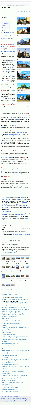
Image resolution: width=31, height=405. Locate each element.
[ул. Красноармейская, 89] (18, 276)
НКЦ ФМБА (5, 90)
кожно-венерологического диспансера (20, 245)
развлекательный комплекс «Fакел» (14, 106)
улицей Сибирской (17, 112)
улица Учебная (2, 49)
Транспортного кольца (9, 213)
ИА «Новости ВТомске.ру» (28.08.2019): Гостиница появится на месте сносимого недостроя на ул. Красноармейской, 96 (15, 309)
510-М (8, 205)
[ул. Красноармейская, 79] (8, 276)
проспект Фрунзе (5, 45)
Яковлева (9, 35)
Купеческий (18, 58)
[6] (16, 161)
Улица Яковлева (18, 203)
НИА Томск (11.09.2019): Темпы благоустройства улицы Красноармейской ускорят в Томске (12, 313)
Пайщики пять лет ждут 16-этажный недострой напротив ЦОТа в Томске (10, 343)
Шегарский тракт (15, 155)
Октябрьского (2, 32)
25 (27, 206)
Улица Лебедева (12, 398)
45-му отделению (4, 81)
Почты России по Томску (7, 59)
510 (7, 205)
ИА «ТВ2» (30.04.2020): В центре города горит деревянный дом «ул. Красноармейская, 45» (12, 323)
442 (7, 214)
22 (5, 215)
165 (24, 219)
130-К (22, 215)
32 (11, 215)
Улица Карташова (24, 398)
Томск (16, 228)
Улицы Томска (11, 396)
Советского (9, 32)
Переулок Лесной (14, 400)
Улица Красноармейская (6, 396)
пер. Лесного (7, 71)
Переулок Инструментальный (19, 400)
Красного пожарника (12, 35)
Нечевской (10, 134)
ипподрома (7, 116)
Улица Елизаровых (26, 399)
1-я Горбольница (18, 196)
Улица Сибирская (18, 205)
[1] (2, 18)
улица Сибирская (13, 44)
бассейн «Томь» (14, 161)
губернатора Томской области (20, 186)
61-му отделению (7, 68)
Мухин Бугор (25, 400)
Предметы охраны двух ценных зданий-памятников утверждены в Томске (10, 379)
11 (4, 205)
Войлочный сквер (7, 43)
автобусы (16, 206)
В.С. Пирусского (9, 140)
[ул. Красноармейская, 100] (27, 276)
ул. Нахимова (21, 116)
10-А (28, 203)
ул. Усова (13, 75)
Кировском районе (9, 75)
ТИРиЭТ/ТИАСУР (19, 162)
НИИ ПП (7, 160)
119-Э (19, 215)
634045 (9, 80)
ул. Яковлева (8, 203)
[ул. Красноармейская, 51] (3, 267)
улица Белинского (26, 131)
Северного (14, 130)
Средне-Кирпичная (26, 113)
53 (13, 215)
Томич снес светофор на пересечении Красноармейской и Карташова (10, 387)
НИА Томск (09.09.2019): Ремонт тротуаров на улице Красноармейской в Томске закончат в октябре (13, 312)
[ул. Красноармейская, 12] (3, 258)
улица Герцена (2, 46)
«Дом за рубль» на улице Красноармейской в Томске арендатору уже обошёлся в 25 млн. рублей (13, 369)
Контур (10, 160)
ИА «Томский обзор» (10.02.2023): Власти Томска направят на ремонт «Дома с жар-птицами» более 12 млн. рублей (15, 349)
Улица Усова (14, 224)
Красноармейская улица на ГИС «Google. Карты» (7, 293)
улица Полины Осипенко (10, 49)
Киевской (16, 168)
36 (28, 206)
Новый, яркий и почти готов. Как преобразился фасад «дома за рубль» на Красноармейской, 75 (12, 382)
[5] (5, 138)
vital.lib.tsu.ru (3, 241)
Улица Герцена (21, 208)
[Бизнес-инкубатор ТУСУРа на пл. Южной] (13, 285)
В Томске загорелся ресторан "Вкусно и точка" (7, 384)
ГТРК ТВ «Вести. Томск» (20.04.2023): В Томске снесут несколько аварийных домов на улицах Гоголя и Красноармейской (15, 359)
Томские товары (25, 106)
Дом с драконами (22, 58)
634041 (3, 72)
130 (21, 215)
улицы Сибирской (5, 204)
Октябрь (3, 211)
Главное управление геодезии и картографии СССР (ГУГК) (15, 235)
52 (2, 207)
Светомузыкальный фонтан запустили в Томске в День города (9, 252)
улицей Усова (2, 38)
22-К (6, 215)
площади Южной (11, 218)
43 (20, 308)
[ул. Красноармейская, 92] (22, 276)
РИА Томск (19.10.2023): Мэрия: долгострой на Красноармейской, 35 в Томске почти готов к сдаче (13, 371)
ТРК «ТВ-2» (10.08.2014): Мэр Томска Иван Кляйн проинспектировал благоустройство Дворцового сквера (13, 302)
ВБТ (15, 401)
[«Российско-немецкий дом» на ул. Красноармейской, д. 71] (3, 276)
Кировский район (9, 197)
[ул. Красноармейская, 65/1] (13, 267)
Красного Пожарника (22, 202)
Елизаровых (11, 76)
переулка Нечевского (4, 98)
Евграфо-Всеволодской (17, 134)
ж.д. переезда (22, 132)
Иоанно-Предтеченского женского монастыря (20, 135)
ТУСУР (8, 175)
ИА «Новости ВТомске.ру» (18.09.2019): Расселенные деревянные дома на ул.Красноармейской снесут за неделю (14, 314)
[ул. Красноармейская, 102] (3, 285)
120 (6, 205)
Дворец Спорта (19, 224)
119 (17, 215)
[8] (27, 177)
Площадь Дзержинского (8, 211)
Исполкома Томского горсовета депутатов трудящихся (17, 233)
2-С (3, 215)
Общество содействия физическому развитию (9, 141)
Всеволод (11, 137)
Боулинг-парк (9, 104)
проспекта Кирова (9, 98)
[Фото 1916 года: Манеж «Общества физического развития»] (8, 258)
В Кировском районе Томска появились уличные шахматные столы (9, 380)
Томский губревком (24, 157)
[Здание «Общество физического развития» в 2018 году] (13, 258)
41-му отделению (11, 72)
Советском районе (9, 62)
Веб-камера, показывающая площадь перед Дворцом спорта (9, 296)
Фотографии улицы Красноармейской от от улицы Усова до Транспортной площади (11, 298)
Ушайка (17, 401)
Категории (2, 396)
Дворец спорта (16, 214)
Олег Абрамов (19, 25)
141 (25, 215)
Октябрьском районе (9, 58)
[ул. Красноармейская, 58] (8, 267)
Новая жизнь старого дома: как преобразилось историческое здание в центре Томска (11, 381)
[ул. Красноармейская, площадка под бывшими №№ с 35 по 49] (27, 258)
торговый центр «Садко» (9, 103)
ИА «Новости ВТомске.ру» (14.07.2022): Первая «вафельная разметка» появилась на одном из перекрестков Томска (15, 338)
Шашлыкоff (14, 104)
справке (24, 5)
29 (4, 214)
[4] (12, 103)
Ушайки (7, 32)
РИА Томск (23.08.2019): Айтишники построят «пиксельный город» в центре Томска (11, 311)
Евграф (8, 137)
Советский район (8, 401)
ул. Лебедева (13, 67)
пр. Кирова (8, 73)
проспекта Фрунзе (9, 204)
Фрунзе (26, 115)
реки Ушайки (19, 185)
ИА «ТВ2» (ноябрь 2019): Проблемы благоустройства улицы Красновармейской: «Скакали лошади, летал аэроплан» (15, 320)
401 (27, 215)
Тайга (24, 117)
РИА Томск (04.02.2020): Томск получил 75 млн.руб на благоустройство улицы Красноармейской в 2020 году (14, 321)
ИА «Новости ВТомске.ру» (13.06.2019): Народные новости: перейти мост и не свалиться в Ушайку (13, 306)
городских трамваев (22, 197)
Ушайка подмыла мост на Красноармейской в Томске (8, 386)
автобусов (8, 201)
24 (26, 206)
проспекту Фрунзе (5, 206)
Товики (2, 0)
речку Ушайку (18, 119)
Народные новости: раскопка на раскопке (6, 388)
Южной (5, 106)
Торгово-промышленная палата (27, 272)
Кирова (28, 115)
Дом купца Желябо (18, 270)
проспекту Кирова (5, 197)
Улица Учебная (3, 399)
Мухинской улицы (25, 126)
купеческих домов (9, 99)
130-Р (24, 215)
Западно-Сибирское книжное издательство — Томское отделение (22, 234)
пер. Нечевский (13, 45)
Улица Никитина (23, 205)
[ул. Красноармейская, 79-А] (13, 276)
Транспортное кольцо (20, 199)
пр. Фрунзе (5, 65)
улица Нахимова (12, 50)
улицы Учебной (7, 212)
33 (12, 215)
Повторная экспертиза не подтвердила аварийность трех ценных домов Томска (11, 385)
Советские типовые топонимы (16, 396)
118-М (16, 215)
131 (5, 207)
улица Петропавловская (8, 44)
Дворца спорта (13, 48)
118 (14, 219)
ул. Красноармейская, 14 (12, 90)
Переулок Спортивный (3, 400)
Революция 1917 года (3, 157)
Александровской (13, 134)
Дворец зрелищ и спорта (25, 161)
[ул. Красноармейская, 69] (22, 267)
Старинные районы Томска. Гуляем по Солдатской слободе (8, 378)
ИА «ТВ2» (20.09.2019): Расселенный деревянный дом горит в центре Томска (10, 316)
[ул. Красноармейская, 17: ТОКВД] (22, 258)
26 (8, 215)
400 (6, 214)
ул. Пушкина (11, 60)
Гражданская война (8, 157)
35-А (16, 308)
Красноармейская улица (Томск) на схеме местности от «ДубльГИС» (9, 294)
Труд (7, 131)
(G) (29, 11)
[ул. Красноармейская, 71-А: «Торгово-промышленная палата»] (27, 267)
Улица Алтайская (7, 398)
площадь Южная (6, 51)
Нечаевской (7, 134)
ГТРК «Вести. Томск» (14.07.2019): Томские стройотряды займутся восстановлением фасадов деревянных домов (14, 307)
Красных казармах (8, 130)
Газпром (11, 186)
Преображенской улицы (24, 141)
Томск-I (22, 117)
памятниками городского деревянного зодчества (12, 144)
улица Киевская (8, 50)
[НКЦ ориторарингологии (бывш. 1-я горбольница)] (18, 258)
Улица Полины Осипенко (12, 399)
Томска (6, 17)
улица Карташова (6, 46)
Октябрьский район (3, 401)
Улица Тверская (27, 207)
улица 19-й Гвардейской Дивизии (11, 51)
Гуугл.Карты (2, 54)
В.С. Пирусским (8, 93)
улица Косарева (6, 49)
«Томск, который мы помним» (18, 297)
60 (13, 219)
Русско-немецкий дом (25, 80)
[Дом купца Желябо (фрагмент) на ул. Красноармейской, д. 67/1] (17, 267)
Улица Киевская (17, 399)
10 (2, 205)
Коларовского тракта (8, 39)
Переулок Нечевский (9, 400)
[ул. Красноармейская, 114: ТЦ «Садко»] (8, 285)
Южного (11, 130)
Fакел (8, 251)
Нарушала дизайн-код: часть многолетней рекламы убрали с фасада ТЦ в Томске (11, 377)
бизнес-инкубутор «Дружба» (6, 176)
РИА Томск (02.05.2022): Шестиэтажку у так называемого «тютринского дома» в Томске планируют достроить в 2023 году (15, 335)
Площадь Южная (12, 164)
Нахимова (9, 76)
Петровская (22, 113)
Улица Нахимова (21, 399)
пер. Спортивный (10, 45)
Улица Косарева (7, 399)
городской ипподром (17, 142)
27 (9, 215)
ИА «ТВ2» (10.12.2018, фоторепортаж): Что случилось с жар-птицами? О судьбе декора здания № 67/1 (13, 305)
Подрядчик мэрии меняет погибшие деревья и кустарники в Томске (9, 389)
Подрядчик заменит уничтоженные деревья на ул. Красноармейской (9, 391)
